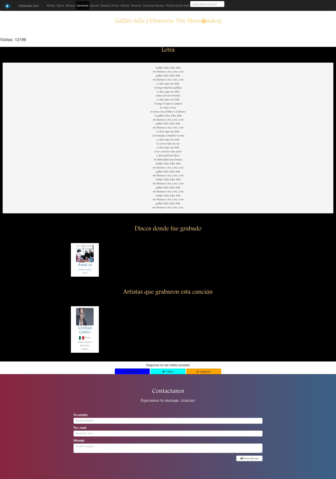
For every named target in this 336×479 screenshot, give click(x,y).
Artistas (51, 5)
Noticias (125, 5)
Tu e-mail (80, 428)
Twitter (169, 371)
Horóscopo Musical (153, 5)
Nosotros (136, 5)
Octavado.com (29, 5)
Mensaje (79, 440)
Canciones (82, 5)
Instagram (205, 371)
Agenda (94, 5)
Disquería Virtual (109, 5)
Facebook (133, 371)
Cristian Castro (84, 269)
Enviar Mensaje (251, 458)
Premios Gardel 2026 (177, 5)
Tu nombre (81, 415)
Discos (60, 5)
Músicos (70, 5)
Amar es (85, 265)
